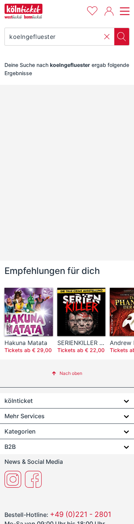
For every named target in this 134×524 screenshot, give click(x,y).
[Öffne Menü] (124, 11)
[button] (106, 36)
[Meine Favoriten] (92, 9)
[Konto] (109, 11)
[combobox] (59, 36)
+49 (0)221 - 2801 (80, 514)
